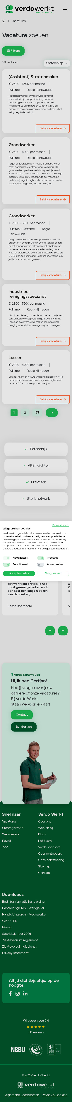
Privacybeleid (60, 525)
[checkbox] (6, 558)
